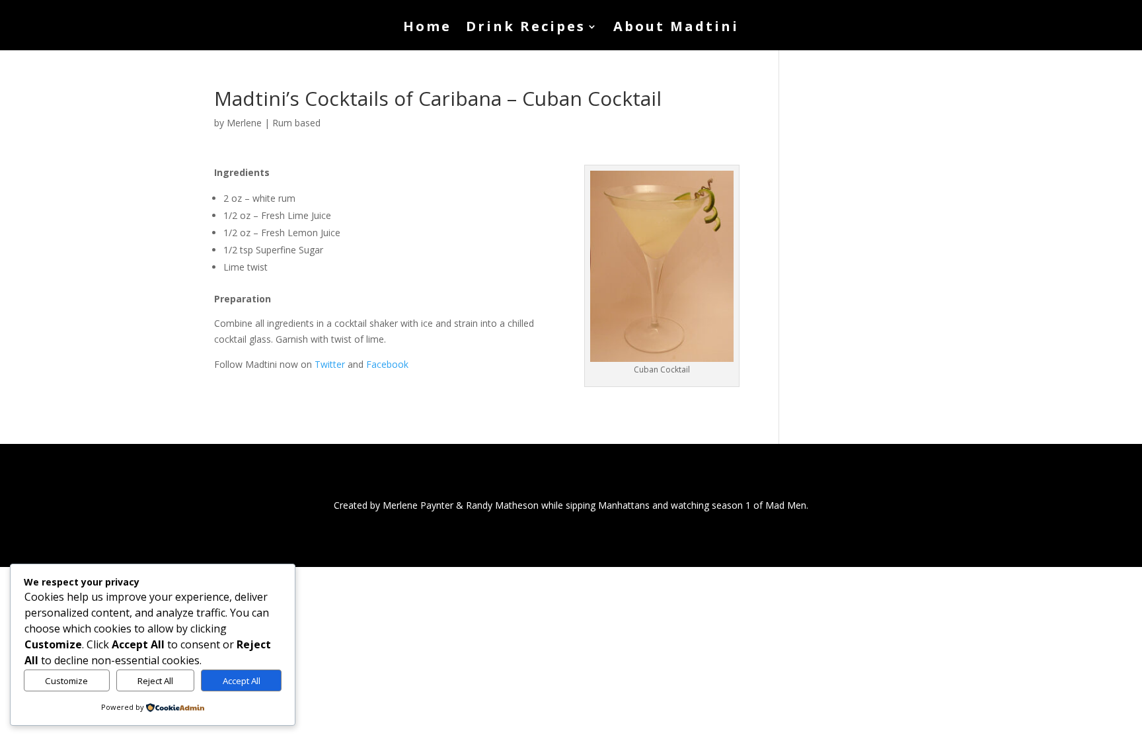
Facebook (387, 364)
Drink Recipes (526, 28)
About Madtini (676, 28)
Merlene (244, 122)
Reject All (155, 681)
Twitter (330, 364)
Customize (66, 681)
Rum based (296, 122)
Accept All (241, 681)
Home (427, 28)
